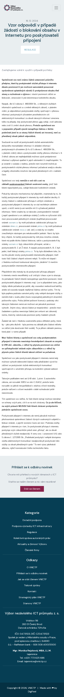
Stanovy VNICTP (32, 603)
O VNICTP (32, 567)
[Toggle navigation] (56, 8)
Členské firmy (32, 550)
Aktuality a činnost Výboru (32, 544)
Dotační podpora (32, 520)
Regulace (30, 49)
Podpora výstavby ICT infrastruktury (32, 526)
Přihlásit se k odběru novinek (32, 573)
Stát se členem (32, 488)
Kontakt (32, 591)
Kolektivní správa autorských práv (32, 538)
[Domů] (15, 7)
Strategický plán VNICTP (32, 597)
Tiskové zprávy (32, 585)
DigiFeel (32, 691)
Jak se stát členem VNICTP (32, 579)
